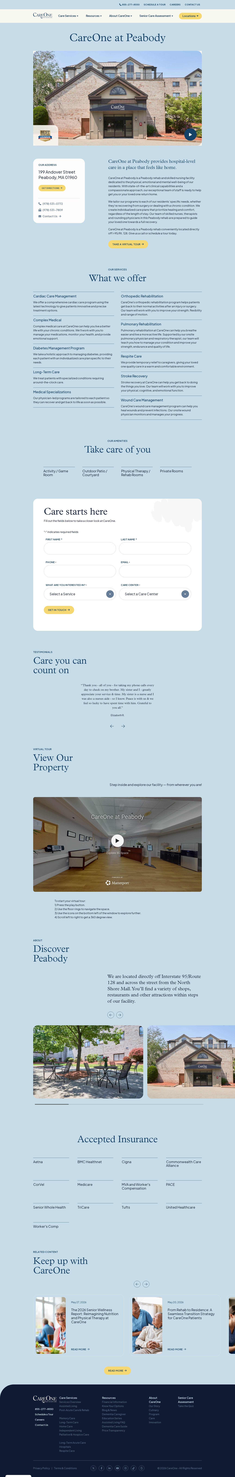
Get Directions (50, 188)
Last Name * (129, 539)
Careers (175, 4)
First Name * (54, 539)
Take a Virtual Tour (126, 244)
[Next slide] (123, 726)
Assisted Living (68, 1406)
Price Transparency (113, 1430)
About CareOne (119, 15)
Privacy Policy (41, 1468)
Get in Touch (57, 609)
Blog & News (109, 1410)
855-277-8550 (131, 4)
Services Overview (70, 1401)
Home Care (66, 1426)
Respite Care (67, 1450)
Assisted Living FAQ (113, 1422)
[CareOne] (42, 16)
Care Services (67, 15)
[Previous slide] (112, 726)
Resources (92, 15)
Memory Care (67, 1418)
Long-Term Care (68, 1422)
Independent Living (70, 1430)
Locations (189, 16)
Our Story (154, 1406)
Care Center (130, 584)
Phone (51, 562)
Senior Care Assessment (155, 15)
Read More (115, 1370)
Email (125, 562)
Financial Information (114, 1401)
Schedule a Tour (155, 4)
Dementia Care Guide (114, 1426)
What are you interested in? (66, 584)
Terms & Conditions (65, 1468)
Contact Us (192, 4)
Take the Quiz (186, 1406)
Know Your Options (113, 1406)
